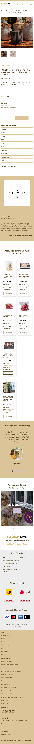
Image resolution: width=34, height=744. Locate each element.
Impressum (4, 681)
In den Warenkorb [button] (8, 293)
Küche (3, 641)
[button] (7, 471)
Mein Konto (4, 700)
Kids (2, 648)
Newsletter (4, 703)
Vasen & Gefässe (10, 10)
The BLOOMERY (6, 65)
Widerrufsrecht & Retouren (8, 694)
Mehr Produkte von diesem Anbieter (21, 235)
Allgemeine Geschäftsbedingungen (11, 671)
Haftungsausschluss (7, 677)
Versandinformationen (7, 691)
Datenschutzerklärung (7, 674)
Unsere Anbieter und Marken (9, 664)
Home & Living (5, 635)
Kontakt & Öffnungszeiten (8, 687)
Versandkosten (8, 105)
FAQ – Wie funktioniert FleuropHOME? (12, 697)
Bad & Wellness (5, 645)
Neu (2, 654)
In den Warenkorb (22, 118)
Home (3, 10)
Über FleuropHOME (6, 661)
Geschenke (4, 651)
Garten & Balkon (6, 638)
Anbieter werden (6, 668)
